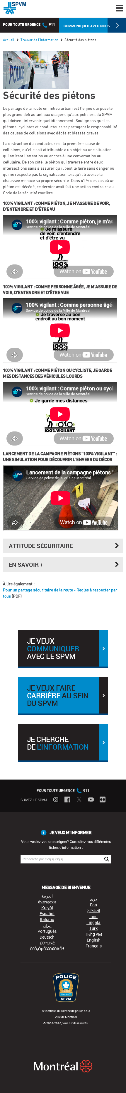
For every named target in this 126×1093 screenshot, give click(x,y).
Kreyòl (47, 907)
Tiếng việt (93, 934)
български (47, 902)
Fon (93, 905)
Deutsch (47, 937)
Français (94, 946)
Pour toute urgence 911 (29, 24)
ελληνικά (47, 943)
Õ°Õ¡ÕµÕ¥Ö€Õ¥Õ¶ (47, 949)
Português (47, 931)
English (94, 940)
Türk (93, 928)
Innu (93, 916)
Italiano (47, 919)
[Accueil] (15, 8)
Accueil (8, 40)
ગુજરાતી (93, 910)
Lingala (93, 922)
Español (47, 913)
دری (93, 899)
